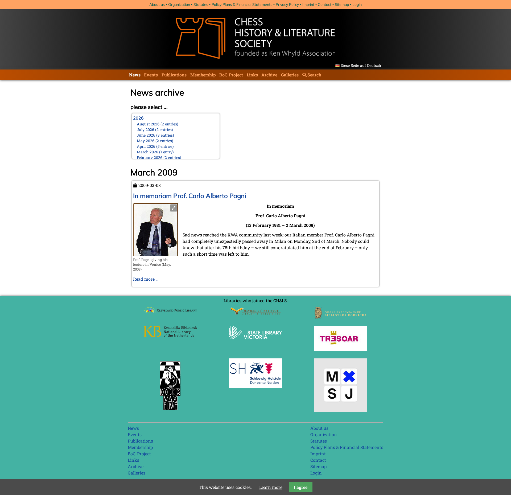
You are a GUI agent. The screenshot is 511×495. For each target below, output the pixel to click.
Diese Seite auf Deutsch (361, 65)
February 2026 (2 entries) (159, 157)
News (135, 74)
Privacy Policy (287, 4)
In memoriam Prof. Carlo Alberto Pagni (189, 196)
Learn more (270, 487)
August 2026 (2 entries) (157, 123)
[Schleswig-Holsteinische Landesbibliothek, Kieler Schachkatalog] (255, 386)
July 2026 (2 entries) (155, 129)
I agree (300, 487)
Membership (203, 74)
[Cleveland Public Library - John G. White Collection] (170, 313)
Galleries (290, 74)
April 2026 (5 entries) (155, 146)
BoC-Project (231, 74)
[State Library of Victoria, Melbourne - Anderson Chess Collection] (255, 342)
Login (357, 4)
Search (314, 74)
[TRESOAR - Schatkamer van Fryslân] (340, 349)
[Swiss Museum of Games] (340, 410)
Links (252, 74)
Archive (269, 74)
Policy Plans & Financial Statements (242, 4)
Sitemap (342, 4)
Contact (324, 4)
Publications (174, 74)
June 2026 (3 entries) (155, 135)
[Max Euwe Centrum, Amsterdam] (170, 411)
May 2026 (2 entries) (155, 140)
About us (157, 4)
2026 (138, 118)
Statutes (200, 4)
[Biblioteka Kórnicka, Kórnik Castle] (340, 317)
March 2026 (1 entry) (155, 151)
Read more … (146, 279)
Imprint (308, 4)
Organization (179, 4)
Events (151, 74)
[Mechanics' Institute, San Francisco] (255, 313)
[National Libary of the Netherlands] (170, 335)
